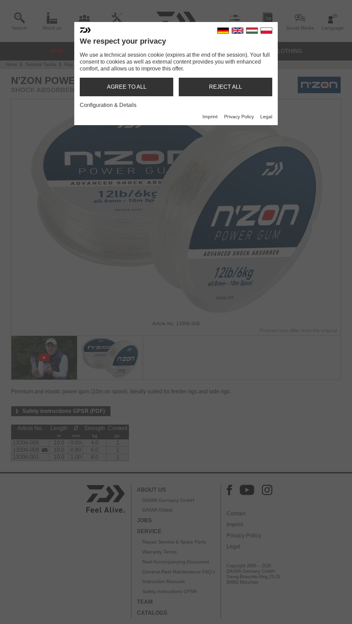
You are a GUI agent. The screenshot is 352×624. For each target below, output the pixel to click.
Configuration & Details (108, 105)
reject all (225, 87)
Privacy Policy (239, 116)
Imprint (210, 116)
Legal (266, 116)
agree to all (126, 87)
